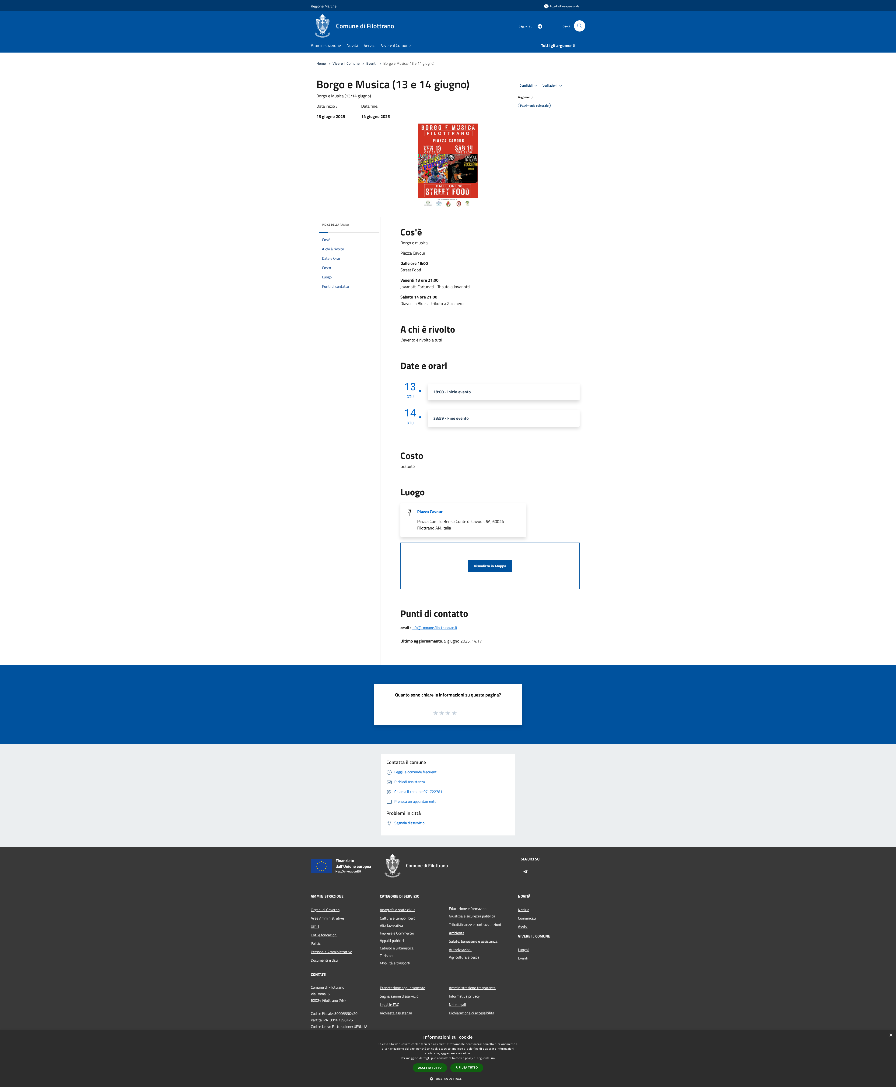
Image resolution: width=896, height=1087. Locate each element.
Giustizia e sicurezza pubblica (472, 916)
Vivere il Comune (346, 63)
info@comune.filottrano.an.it (434, 627)
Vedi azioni (550, 85)
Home (321, 63)
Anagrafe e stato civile (397, 910)
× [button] (890, 1035)
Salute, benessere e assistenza (473, 941)
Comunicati (527, 918)
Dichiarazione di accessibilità (471, 1013)
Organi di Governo (325, 910)
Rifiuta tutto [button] (467, 1067)
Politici (316, 943)
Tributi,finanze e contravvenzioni (475, 924)
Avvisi (523, 926)
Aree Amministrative (327, 918)
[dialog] (448, 1058)
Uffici (315, 926)
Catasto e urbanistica (396, 948)
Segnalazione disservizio (399, 996)
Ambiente (456, 933)
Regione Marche (323, 6)
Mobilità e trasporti (395, 963)
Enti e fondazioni (324, 935)
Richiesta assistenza (396, 1013)
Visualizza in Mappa (490, 566)
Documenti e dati (324, 960)
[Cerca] (579, 26)
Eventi (371, 63)
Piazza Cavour (430, 511)
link (492, 1058)
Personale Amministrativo (331, 952)
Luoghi (523, 949)
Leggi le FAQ (389, 1004)
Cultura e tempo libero (397, 918)
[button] (447, 1078)
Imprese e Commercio (397, 933)
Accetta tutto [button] (430, 1068)
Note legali (457, 1004)
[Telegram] (538, 26)
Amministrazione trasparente (472, 988)
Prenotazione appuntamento (402, 988)
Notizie (523, 910)
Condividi (526, 85)
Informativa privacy (464, 996)
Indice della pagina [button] (335, 224)
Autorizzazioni (460, 949)
